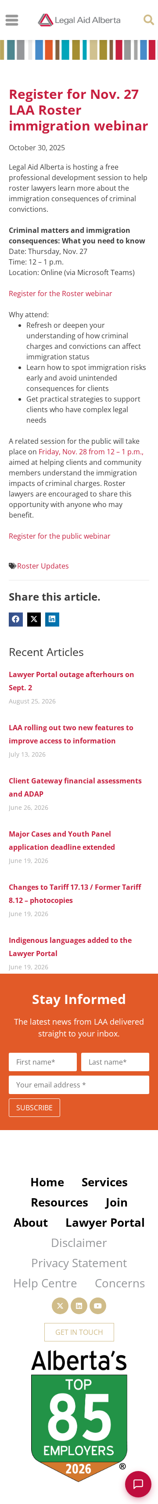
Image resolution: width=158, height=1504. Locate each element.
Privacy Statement (79, 1263)
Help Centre (45, 1283)
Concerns (120, 1283)
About (31, 1222)
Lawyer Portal (105, 1222)
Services (105, 1182)
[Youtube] (98, 1305)
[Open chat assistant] (138, 1484)
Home (47, 1182)
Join (117, 1202)
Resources (59, 1202)
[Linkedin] (79, 1305)
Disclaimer (79, 1242)
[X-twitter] (60, 1305)
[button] (148, 19)
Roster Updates (43, 566)
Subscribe (34, 1108)
